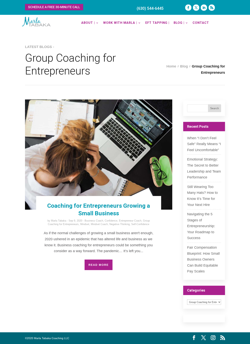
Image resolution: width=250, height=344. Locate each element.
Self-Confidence (140, 224)
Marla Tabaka (58, 220)
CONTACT (201, 23)
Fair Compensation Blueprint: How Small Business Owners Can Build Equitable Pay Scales (203, 259)
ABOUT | (88, 23)
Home (171, 66)
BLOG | (179, 23)
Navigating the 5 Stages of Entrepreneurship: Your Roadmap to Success (201, 226)
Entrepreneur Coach (130, 220)
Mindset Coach (99, 224)
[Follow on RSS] (212, 7)
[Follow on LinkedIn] (204, 7)
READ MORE (98, 264)
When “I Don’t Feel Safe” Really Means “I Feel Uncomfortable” (204, 144)
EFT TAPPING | (157, 23)
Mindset (84, 224)
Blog (184, 66)
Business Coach (94, 220)
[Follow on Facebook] (188, 7)
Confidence (111, 220)
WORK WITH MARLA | (120, 23)
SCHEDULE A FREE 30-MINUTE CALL (54, 7)
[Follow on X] (196, 7)
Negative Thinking (119, 224)
